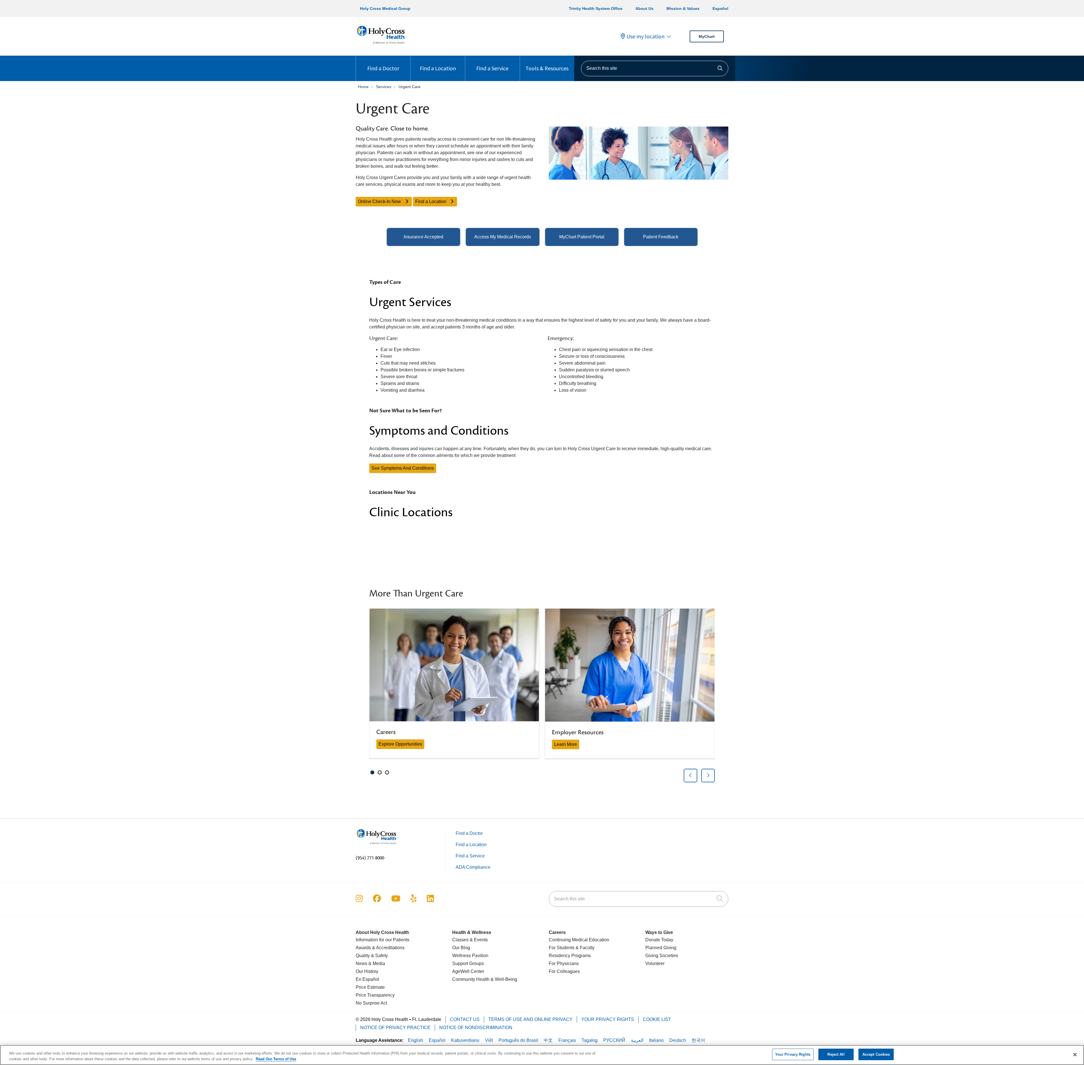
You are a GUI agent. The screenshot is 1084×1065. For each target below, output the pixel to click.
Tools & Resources (547, 68)
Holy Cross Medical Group (385, 8)
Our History (367, 971)
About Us (644, 8)
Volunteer (655, 963)
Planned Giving (660, 947)
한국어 (698, 1040)
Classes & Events (470, 939)
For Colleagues (564, 971)
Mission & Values (683, 8)
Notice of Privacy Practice (395, 1027)
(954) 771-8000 (370, 858)
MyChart (707, 36)
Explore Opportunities (400, 744)
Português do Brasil (518, 1040)
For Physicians (564, 963)
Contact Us (465, 1019)
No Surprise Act (371, 1003)
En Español (367, 979)
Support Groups (468, 963)
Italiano (656, 1040)
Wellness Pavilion (470, 955)
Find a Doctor (383, 68)
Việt (489, 1040)
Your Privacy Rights (607, 1019)
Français (567, 1040)
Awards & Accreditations (380, 947)
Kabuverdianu (465, 1040)
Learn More (565, 744)
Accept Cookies (876, 1054)
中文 (548, 1040)
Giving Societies (661, 955)
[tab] (372, 772)
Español (720, 8)
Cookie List (657, 1019)
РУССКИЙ (614, 1040)
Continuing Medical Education (579, 939)
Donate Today (659, 939)
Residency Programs (570, 955)
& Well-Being (503, 979)
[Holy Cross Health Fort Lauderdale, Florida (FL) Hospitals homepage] (381, 45)
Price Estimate (370, 987)
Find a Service (492, 68)
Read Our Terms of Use (276, 1059)
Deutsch (677, 1040)
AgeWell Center (468, 971)
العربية (637, 1040)
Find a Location (438, 68)
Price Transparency (375, 995)
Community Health (470, 979)
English (415, 1040)
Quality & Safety (372, 955)
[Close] (1075, 1054)
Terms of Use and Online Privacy (530, 1019)
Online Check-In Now (380, 201)
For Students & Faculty (572, 947)
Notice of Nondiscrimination (475, 1027)
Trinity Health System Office (595, 8)
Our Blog (461, 947)
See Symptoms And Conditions (402, 468)
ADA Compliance (473, 867)
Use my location (645, 36)
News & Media (370, 963)
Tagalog (590, 1040)
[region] (542, 695)
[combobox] (654, 68)
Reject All (835, 1054)
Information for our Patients (382, 939)
